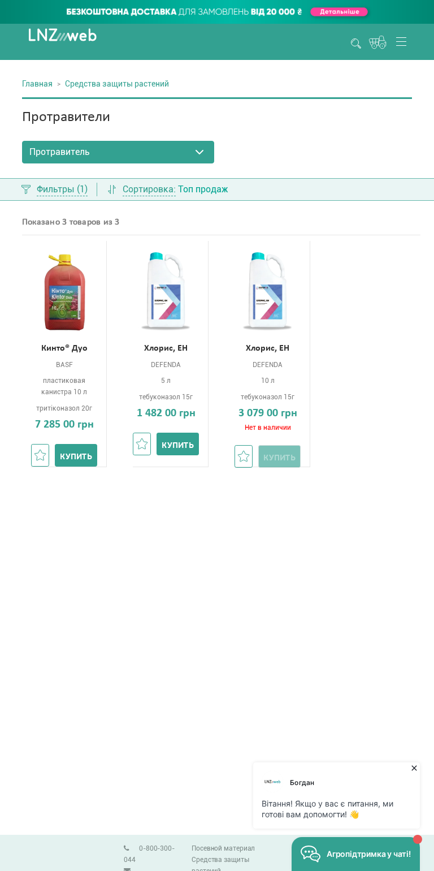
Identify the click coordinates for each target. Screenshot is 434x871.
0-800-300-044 (149, 854)
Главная (37, 83)
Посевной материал (223, 848)
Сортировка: (149, 190)
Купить (76, 457)
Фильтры (62, 190)
